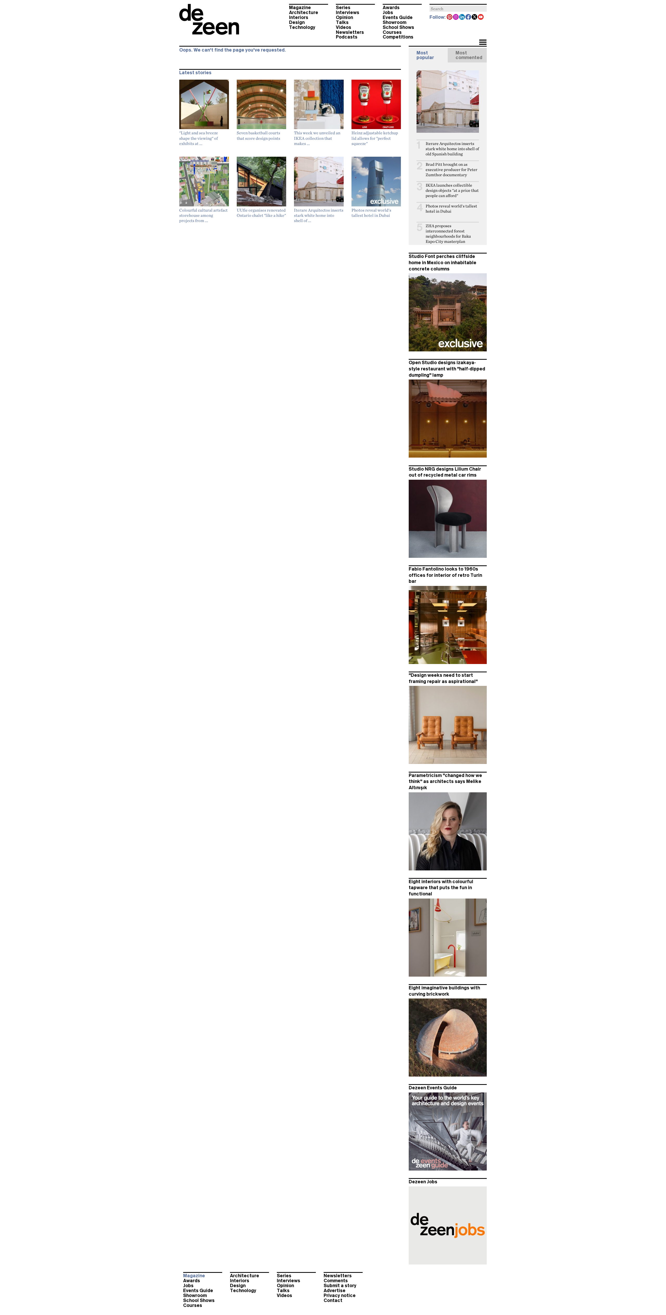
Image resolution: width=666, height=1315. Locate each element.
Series (343, 7)
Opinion (344, 17)
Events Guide (398, 17)
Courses (392, 32)
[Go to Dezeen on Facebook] (468, 17)
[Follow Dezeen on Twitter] (475, 17)
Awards (391, 7)
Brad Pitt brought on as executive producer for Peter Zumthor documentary (451, 169)
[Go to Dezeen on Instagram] (456, 17)
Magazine (300, 7)
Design (297, 22)
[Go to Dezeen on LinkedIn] (462, 17)
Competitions (398, 37)
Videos (343, 27)
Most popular (425, 55)
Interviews (347, 12)
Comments (336, 1280)
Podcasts (346, 37)
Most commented (469, 55)
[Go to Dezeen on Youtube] (481, 17)
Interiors (298, 17)
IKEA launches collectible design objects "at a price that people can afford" (452, 190)
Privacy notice (340, 1295)
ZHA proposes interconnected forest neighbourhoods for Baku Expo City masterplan (448, 233)
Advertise (334, 1290)
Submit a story (340, 1285)
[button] (482, 43)
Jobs (388, 12)
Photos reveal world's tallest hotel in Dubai (451, 209)
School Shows (398, 27)
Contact (333, 1300)
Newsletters (350, 32)
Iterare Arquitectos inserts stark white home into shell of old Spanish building (452, 148)
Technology (302, 27)
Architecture (303, 12)
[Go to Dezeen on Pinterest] (450, 17)
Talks (342, 22)
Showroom (394, 22)
